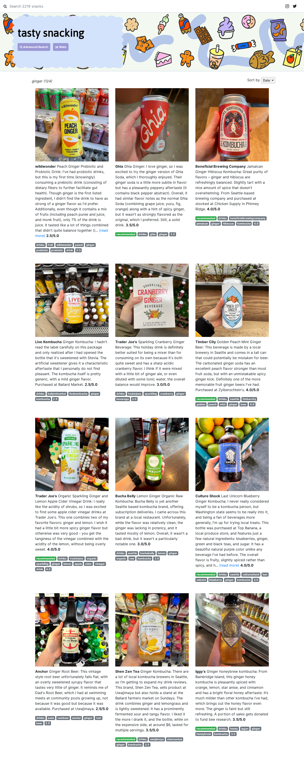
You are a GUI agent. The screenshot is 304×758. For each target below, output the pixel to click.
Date (267, 80)
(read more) (229, 565)
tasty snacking (51, 33)
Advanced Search (35, 47)
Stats (62, 47)
